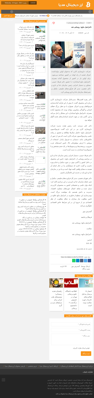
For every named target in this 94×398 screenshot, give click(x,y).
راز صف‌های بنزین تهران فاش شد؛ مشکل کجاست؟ (72, 15)
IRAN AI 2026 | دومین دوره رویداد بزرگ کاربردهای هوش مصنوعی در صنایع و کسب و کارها (31, 224)
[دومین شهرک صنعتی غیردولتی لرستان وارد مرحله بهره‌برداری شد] (31, 38)
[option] (86, 294)
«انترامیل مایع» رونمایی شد (81, 27)
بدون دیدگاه (86, 269)
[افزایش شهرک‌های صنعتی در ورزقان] (31, 141)
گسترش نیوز (75, 266)
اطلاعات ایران (88, 372)
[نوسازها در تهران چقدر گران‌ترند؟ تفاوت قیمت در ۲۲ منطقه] (31, 160)
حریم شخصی (32, 366)
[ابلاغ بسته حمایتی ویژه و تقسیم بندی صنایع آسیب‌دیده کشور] (31, 107)
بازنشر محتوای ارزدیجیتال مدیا (15, 366)
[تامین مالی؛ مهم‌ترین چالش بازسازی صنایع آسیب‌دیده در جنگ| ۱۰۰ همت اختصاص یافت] (31, 118)
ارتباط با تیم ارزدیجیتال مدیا (49, 366)
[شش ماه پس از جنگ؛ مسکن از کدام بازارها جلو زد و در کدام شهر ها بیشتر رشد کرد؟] (31, 130)
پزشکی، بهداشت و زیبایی (76, 23)
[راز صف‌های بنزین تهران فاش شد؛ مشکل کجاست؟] (31, 29)
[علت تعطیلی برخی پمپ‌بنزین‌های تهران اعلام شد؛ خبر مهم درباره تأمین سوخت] (31, 95)
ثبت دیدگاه (86, 353)
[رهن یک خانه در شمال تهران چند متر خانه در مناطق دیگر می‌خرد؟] (31, 57)
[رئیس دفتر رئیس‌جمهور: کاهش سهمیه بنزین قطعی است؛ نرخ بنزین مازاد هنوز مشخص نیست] (31, 171)
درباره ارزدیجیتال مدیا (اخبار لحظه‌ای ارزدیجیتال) (77, 366)
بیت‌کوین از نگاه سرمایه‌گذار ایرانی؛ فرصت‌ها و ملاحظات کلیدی (32, 213)
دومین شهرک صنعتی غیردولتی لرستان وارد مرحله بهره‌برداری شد (24, 15)
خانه (89, 23)
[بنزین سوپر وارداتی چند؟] (31, 48)
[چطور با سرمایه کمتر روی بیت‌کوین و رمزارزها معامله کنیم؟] (31, 150)
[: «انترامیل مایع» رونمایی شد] (53, 32)
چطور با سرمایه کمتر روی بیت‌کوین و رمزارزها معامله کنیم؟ (32, 202)
